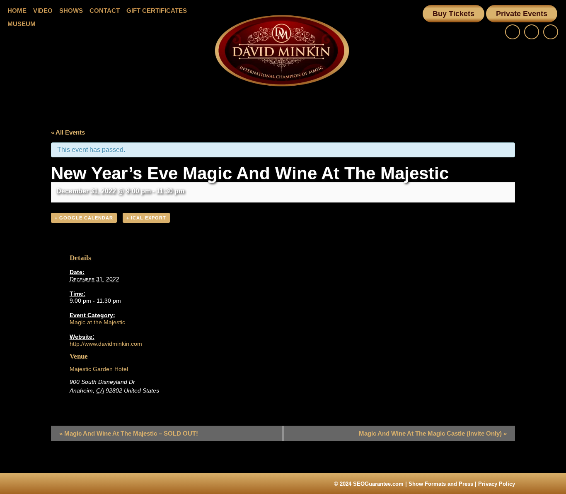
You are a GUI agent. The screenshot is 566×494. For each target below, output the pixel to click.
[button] (453, 13)
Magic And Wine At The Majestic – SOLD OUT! (128, 433)
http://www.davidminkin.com (106, 343)
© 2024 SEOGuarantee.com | (371, 484)
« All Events (68, 132)
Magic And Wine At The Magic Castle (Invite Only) (433, 433)
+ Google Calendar (84, 217)
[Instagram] (531, 31)
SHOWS (71, 10)
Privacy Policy (496, 484)
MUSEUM (21, 23)
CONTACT (104, 10)
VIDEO (43, 10)
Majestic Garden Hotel (99, 369)
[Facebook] (512, 31)
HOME (17, 10)
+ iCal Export (146, 217)
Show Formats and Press (441, 484)
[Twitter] (550, 31)
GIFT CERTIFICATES (156, 10)
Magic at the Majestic (97, 322)
